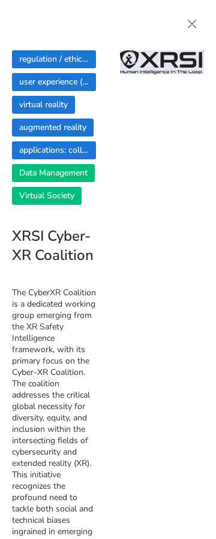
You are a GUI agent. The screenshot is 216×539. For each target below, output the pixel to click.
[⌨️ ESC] (192, 24)
